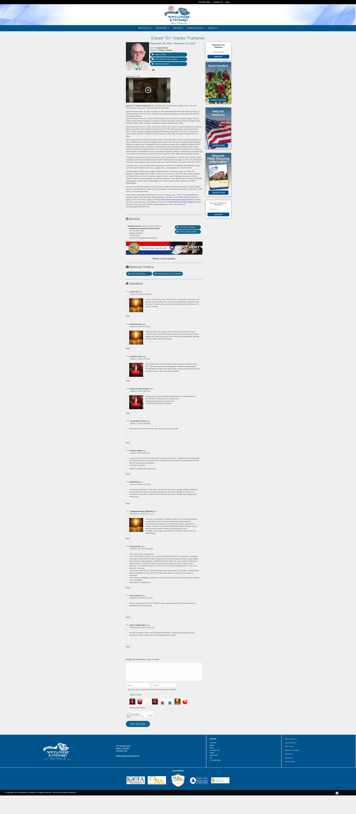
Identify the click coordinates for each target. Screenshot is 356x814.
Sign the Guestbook (162, 64)
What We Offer (290, 743)
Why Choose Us (291, 739)
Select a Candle (136, 695)
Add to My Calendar (187, 227)
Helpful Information (292, 750)
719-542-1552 (134, 235)
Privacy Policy (290, 761)
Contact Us (289, 754)
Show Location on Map (188, 232)
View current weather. (165, 258)
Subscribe (218, 57)
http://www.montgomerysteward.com (143, 238)
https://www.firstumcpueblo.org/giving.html (176, 200)
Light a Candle (160, 54)
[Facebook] (337, 793)
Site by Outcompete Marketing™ (65, 792)
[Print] (153, 69)
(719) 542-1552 (121, 751)
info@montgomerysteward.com (127, 756)
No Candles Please (138, 708)
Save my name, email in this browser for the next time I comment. (152, 689)
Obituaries (288, 758)
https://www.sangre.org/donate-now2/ (187, 202)
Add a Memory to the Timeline (166, 59)
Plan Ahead (289, 746)
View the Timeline (138, 274)
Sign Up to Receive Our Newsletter (218, 204)
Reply (128, 316)
